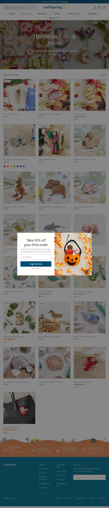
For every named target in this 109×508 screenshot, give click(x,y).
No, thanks (36, 268)
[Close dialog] (89, 236)
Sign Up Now (36, 264)
